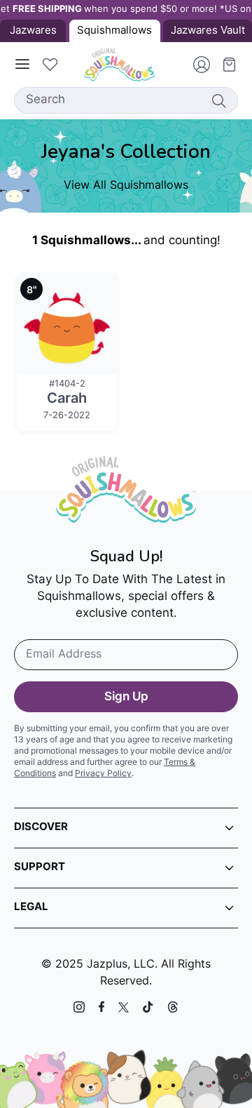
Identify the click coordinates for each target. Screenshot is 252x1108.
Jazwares (33, 31)
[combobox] (126, 100)
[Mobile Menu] (22, 64)
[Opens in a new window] (79, 1007)
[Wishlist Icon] (49, 65)
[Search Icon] (218, 100)
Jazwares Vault (208, 31)
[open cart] (224, 64)
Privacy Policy (103, 774)
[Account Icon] (196, 64)
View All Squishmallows (126, 186)
